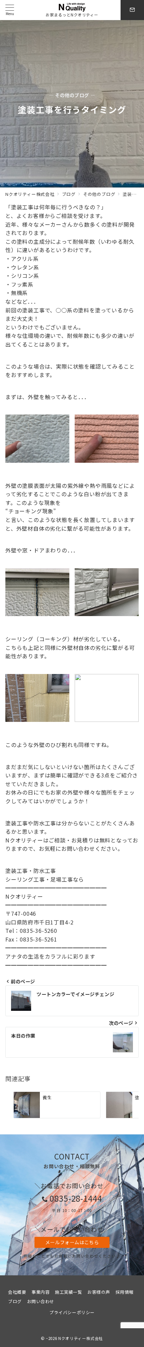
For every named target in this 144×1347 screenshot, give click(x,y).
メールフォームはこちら (72, 1242)
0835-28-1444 (76, 1198)
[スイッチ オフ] (132, 10)
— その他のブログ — (72, 95)
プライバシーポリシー (71, 1312)
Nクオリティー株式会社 (80, 1338)
